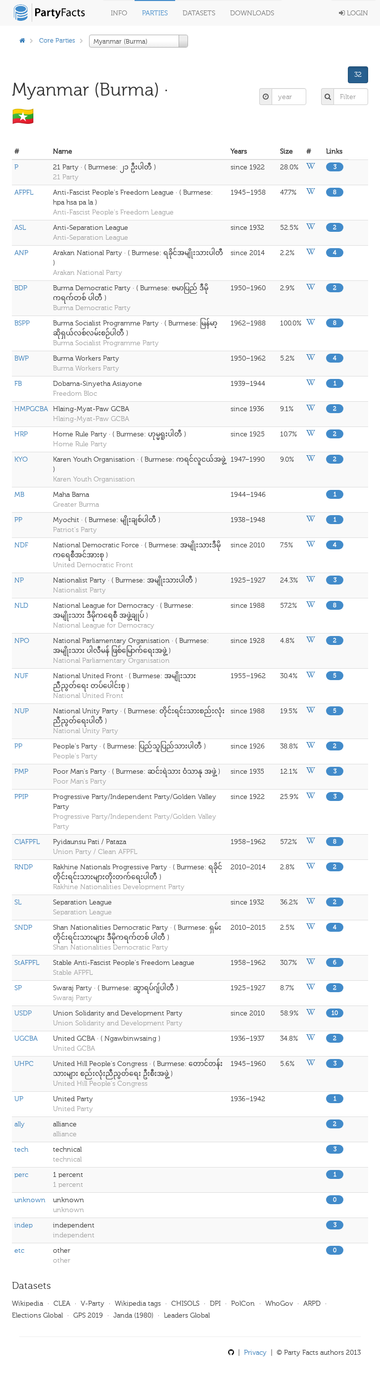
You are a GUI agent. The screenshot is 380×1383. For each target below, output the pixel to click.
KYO (21, 459)
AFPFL (23, 192)
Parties (155, 13)
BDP (20, 288)
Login (356, 13)
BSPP (22, 323)
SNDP (23, 927)
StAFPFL (26, 962)
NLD (21, 605)
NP (19, 580)
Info (119, 13)
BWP (21, 358)
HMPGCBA (31, 409)
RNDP (23, 867)
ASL (20, 227)
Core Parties (57, 40)
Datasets (199, 13)
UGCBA (26, 1038)
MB (19, 494)
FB (18, 383)
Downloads (252, 13)
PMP (21, 771)
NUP (21, 711)
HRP (21, 434)
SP (18, 988)
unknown (30, 1200)
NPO (21, 641)
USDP (23, 1013)
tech (21, 1149)
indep (23, 1225)
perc (21, 1174)
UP (18, 1099)
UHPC (24, 1064)
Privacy (255, 1352)
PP (18, 520)
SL (17, 902)
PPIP (21, 797)
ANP (21, 253)
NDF (21, 545)
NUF (21, 676)
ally (19, 1124)
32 (358, 74)
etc (19, 1250)
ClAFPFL (27, 842)
